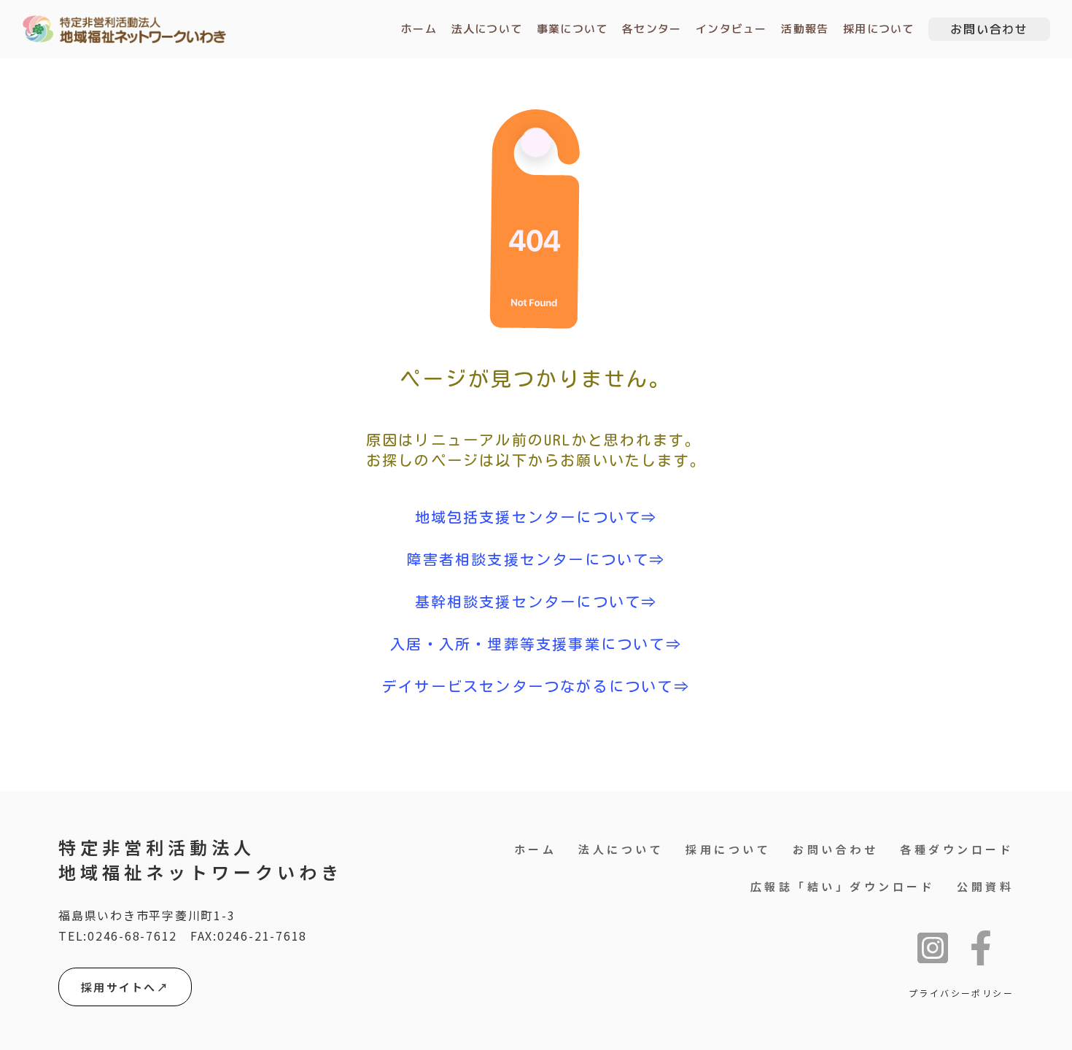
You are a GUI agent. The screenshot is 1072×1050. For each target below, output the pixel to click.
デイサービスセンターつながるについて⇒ (536, 686)
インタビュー (731, 28)
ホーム (419, 28)
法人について (486, 28)
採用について (878, 28)
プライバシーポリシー (961, 993)
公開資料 (985, 886)
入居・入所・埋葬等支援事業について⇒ (536, 644)
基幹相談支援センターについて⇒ (536, 601)
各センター (651, 28)
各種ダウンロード (957, 849)
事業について (572, 28)
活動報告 (804, 28)
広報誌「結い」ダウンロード (843, 886)
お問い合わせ (835, 849)
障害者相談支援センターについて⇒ (535, 559)
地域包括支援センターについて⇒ (536, 517)
